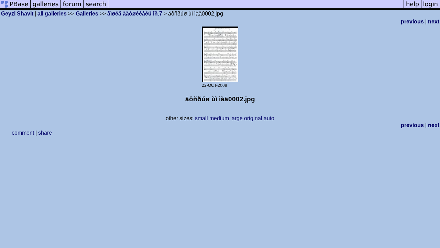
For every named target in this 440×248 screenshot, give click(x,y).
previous (412, 21)
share (45, 133)
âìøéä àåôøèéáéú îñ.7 (134, 14)
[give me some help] (412, 8)
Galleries (87, 14)
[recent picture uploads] (46, 8)
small (201, 118)
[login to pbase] (430, 8)
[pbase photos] (15, 8)
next (433, 21)
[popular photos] (256, 8)
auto (269, 118)
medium (219, 118)
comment (23, 133)
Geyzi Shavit (17, 14)
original (253, 118)
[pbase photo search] (96, 8)
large (236, 118)
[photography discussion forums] (72, 8)
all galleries (52, 14)
